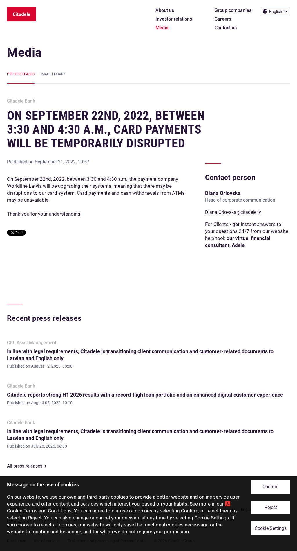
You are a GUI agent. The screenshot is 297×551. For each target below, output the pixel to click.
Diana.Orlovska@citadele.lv (233, 212)
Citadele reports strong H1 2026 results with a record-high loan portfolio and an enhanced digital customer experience (145, 395)
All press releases (24, 466)
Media (24, 52)
